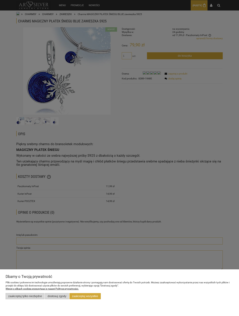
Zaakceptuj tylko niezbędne (25, 296)
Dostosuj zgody (57, 296)
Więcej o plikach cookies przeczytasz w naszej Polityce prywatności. (42, 288)
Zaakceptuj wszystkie (85, 296)
